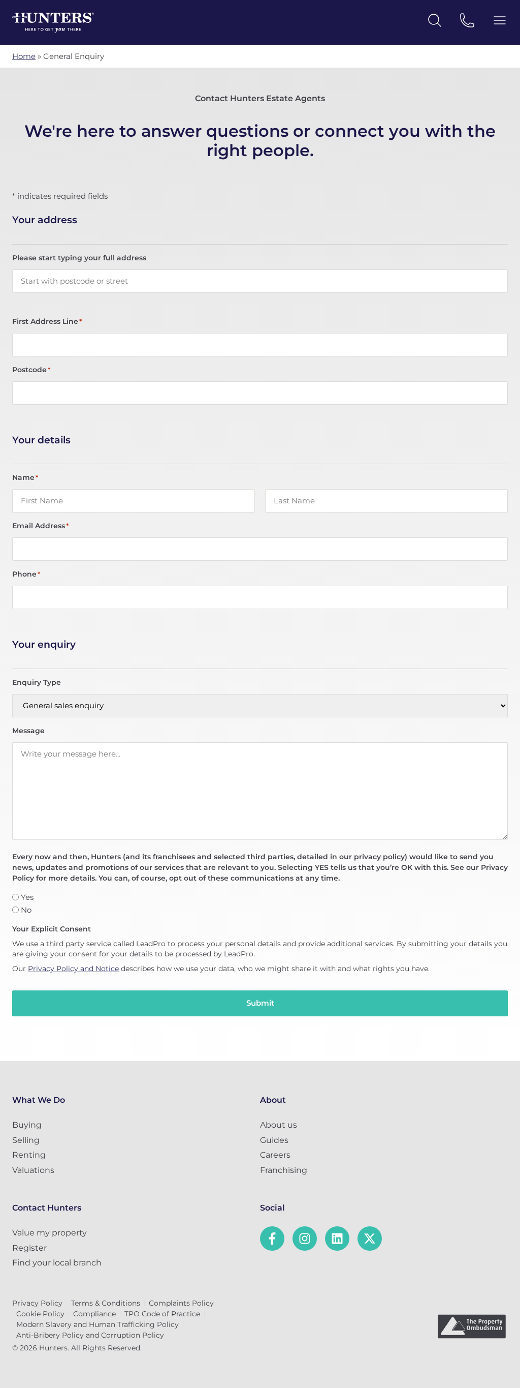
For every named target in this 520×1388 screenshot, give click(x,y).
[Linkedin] (337, 1238)
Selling (26, 1140)
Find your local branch (57, 1263)
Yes (27, 897)
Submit (260, 1003)
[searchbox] (260, 281)
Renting (29, 1155)
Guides (274, 1140)
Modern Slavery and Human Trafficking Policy (97, 1324)
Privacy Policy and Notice (73, 968)
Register (29, 1248)
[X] (370, 1238)
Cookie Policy (40, 1313)
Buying (27, 1125)
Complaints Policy (181, 1303)
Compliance (94, 1313)
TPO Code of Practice (162, 1313)
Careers (275, 1155)
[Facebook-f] (272, 1238)
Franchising (283, 1170)
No (26, 910)
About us (278, 1125)
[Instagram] (304, 1238)
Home (24, 56)
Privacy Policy (37, 1303)
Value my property (49, 1233)
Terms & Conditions (105, 1303)
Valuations (33, 1170)
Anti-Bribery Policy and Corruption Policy (90, 1335)
